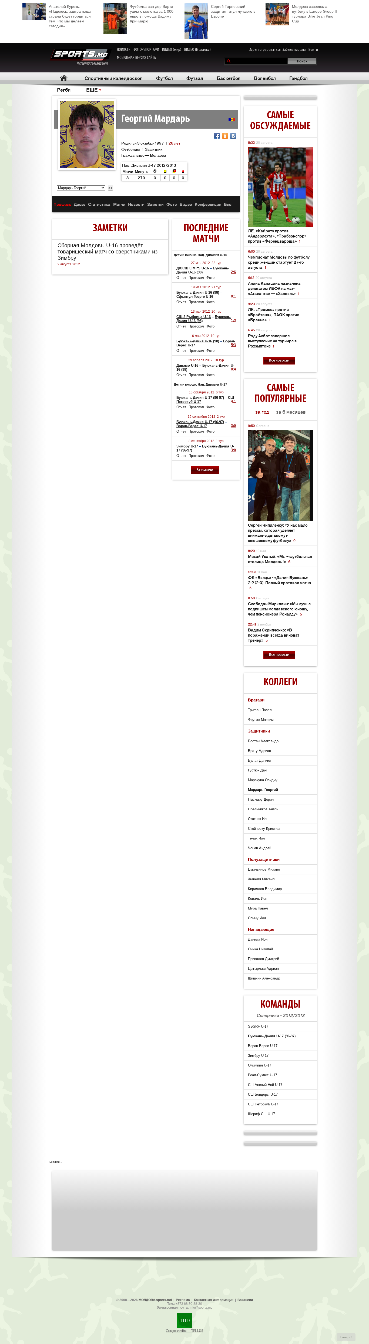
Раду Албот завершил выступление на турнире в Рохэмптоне (272, 340)
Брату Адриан (259, 751)
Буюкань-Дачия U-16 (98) (197, 292)
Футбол (164, 78)
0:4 (233, 369)
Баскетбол (228, 78)
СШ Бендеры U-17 (263, 1094)
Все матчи (205, 470)
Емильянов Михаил (264, 869)
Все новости (279, 361)
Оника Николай (260, 949)
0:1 (233, 296)
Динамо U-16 (187, 365)
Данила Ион (257, 939)
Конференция (208, 204)
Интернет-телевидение (94, 63)
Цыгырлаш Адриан (263, 969)
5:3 (233, 345)
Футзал (194, 78)
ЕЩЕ (92, 89)
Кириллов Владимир (265, 889)
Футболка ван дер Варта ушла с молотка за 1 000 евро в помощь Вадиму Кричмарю (151, 13)
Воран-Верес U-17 (191, 426)
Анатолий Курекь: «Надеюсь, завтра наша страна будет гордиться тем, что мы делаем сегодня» (70, 16)
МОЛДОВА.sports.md (155, 1300)
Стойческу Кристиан (264, 829)
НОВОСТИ (123, 50)
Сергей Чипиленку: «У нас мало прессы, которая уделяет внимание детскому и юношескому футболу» (278, 532)
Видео (186, 204)
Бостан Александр (263, 741)
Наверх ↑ (346, 1337)
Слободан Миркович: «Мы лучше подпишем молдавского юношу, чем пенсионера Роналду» (279, 608)
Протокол (196, 278)
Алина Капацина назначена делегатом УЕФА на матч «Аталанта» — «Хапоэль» (274, 288)
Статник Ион (258, 819)
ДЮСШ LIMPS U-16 (192, 268)
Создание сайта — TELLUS (184, 1331)
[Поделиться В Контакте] (233, 136)
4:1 (233, 401)
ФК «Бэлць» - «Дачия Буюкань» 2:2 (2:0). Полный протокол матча (279, 582)
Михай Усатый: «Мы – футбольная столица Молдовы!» (280, 559)
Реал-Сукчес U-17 (262, 1075)
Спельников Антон (263, 809)
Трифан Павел (260, 710)
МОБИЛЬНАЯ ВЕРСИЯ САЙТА (136, 58)
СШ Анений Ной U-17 (265, 1085)
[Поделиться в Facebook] (217, 136)
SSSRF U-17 (258, 1026)
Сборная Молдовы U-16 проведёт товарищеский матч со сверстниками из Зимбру (107, 251)
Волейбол (265, 78)
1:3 (233, 321)
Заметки (155, 204)
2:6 (233, 272)
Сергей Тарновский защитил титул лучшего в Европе (233, 11)
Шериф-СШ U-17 (261, 1114)
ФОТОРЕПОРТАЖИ (146, 50)
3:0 (233, 426)
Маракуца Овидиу (262, 780)
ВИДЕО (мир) (171, 50)
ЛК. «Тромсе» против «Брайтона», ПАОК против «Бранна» (273, 314)
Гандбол (298, 78)
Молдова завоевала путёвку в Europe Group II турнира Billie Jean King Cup (314, 13)
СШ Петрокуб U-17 (263, 1104)
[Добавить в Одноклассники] (225, 136)
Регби (64, 89)
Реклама (183, 1300)
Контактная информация (213, 1300)
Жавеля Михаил (261, 879)
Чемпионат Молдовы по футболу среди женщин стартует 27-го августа (279, 262)
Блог (228, 204)
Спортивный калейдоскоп (114, 78)
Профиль (62, 204)
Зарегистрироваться (265, 50)
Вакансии (245, 1300)
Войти (313, 50)
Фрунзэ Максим (261, 720)
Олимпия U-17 (259, 1065)
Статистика (99, 204)
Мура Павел (258, 908)
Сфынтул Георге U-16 (194, 297)
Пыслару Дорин (261, 799)
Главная (63, 78)
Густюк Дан (257, 770)
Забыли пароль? (295, 50)
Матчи (119, 204)
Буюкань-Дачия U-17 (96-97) (200, 398)
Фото (171, 204)
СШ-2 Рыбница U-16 (193, 317)
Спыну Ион (257, 918)
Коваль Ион (257, 899)
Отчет (181, 278)
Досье (79, 204)
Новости (136, 204)
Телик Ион (256, 838)
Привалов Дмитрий (263, 959)
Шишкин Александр (264, 978)
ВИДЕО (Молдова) (197, 50)
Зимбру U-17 (187, 446)
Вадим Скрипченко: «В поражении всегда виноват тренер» (273, 635)
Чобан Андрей (259, 848)
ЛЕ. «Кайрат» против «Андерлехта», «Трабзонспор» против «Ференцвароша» (277, 235)
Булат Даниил (259, 760)
